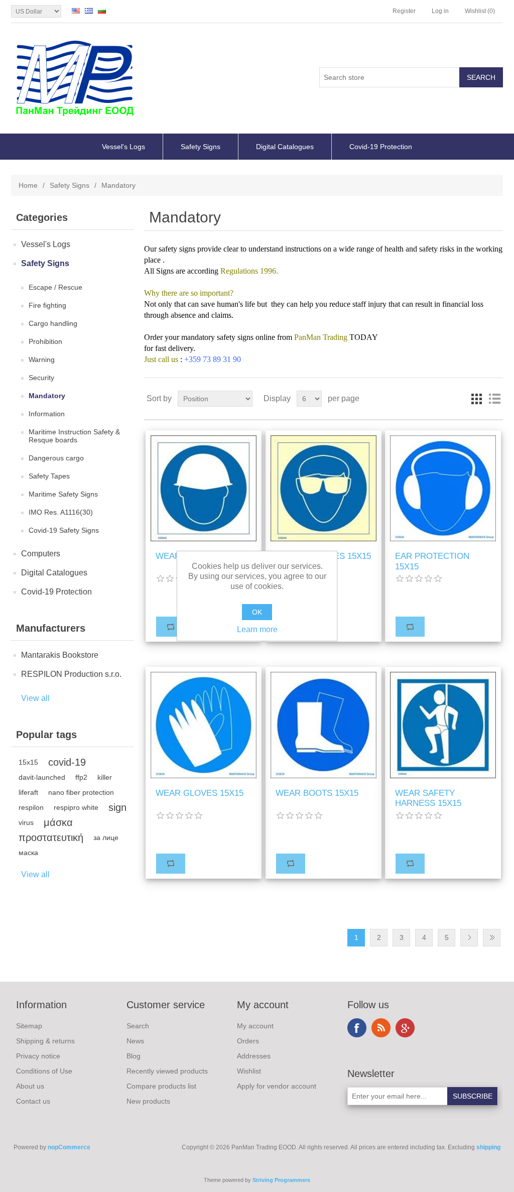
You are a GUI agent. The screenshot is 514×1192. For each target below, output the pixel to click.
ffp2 (81, 777)
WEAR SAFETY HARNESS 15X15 (428, 798)
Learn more (257, 629)
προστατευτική (51, 837)
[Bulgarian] (102, 11)
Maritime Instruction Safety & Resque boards (74, 436)
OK (257, 612)
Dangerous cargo (56, 458)
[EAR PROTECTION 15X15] (443, 488)
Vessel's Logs (123, 147)
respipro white (76, 807)
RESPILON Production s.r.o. (71, 674)
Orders (248, 1041)
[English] (76, 11)
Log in (440, 11)
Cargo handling (53, 323)
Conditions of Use (44, 1071)
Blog (133, 1056)
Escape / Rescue (55, 287)
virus (26, 822)
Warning (42, 359)
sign (117, 807)
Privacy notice (38, 1056)
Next (469, 937)
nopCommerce (69, 1147)
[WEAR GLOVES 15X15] (203, 725)
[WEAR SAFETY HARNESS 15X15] (443, 725)
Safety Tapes (49, 476)
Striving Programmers (281, 1180)
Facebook (356, 1027)
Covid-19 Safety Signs (64, 530)
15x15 (28, 762)
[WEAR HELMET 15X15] (203, 488)
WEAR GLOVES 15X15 (199, 793)
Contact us (33, 1101)
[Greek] (89, 11)
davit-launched (42, 777)
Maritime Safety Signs (63, 494)
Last (491, 937)
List (494, 399)
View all (35, 698)
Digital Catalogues (285, 147)
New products (148, 1101)
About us (30, 1086)
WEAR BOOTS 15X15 (317, 793)
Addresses (254, 1056)
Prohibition (45, 341)
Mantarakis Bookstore (59, 655)
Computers (40, 553)
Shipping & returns (45, 1041)
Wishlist (249, 1071)
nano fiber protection (81, 792)
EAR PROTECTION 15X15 (432, 561)
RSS (381, 1027)
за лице (105, 837)
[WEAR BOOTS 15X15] (323, 725)
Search (137, 1026)
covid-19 (67, 762)
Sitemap (29, 1026)
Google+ (405, 1027)
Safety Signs (200, 147)
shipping (488, 1147)
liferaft (28, 792)
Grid (476, 399)
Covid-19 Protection (380, 147)
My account (255, 1026)
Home (28, 185)
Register (404, 11)
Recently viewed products (167, 1071)
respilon (31, 807)
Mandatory (47, 396)
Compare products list (161, 1086)
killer (104, 777)
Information (47, 414)
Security (41, 378)
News (135, 1041)
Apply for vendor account (276, 1086)
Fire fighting (47, 305)
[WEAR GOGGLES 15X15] (323, 488)
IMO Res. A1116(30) (61, 512)
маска (28, 853)
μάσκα (58, 822)
